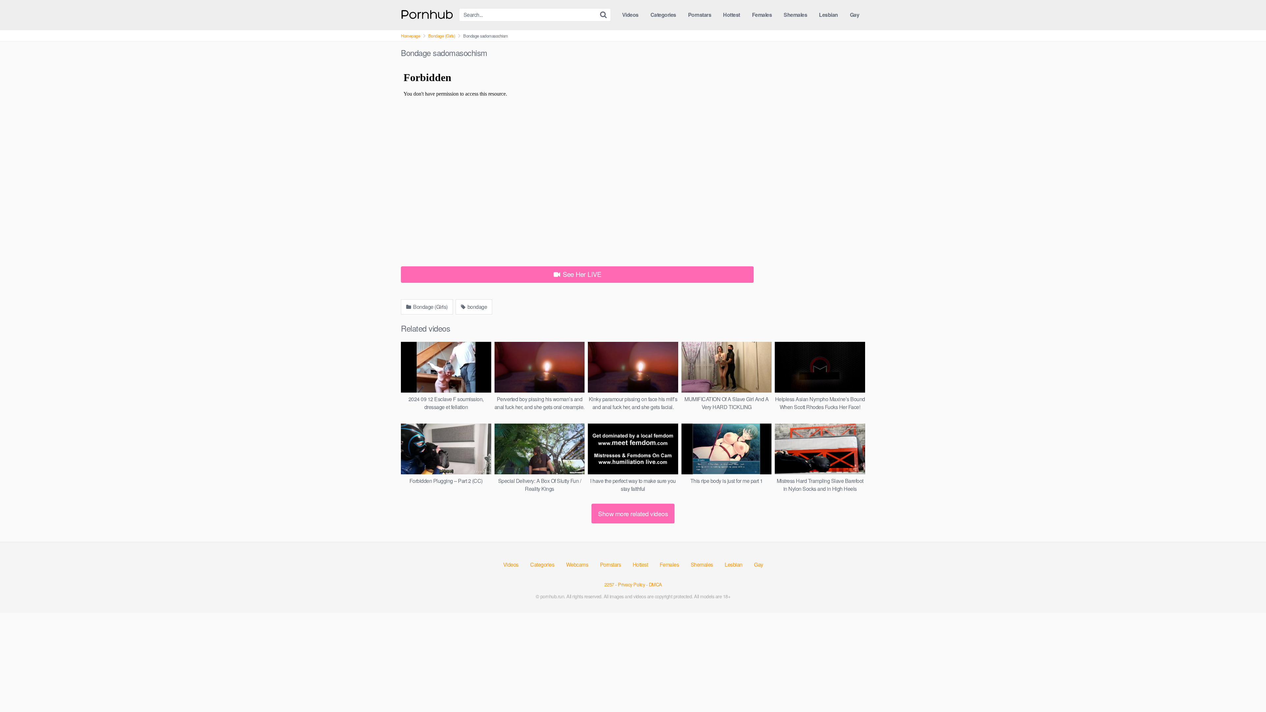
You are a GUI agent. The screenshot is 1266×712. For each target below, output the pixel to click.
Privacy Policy (631, 584)
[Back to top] (1248, 691)
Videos (630, 14)
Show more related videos (633, 513)
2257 (609, 584)
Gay (854, 14)
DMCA (655, 584)
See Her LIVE (581, 274)
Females (762, 14)
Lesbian (828, 14)
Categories (663, 14)
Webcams (577, 564)
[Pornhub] (427, 13)
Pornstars (699, 14)
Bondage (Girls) (441, 36)
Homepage (410, 36)
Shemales (795, 14)
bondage (476, 307)
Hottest (731, 14)
